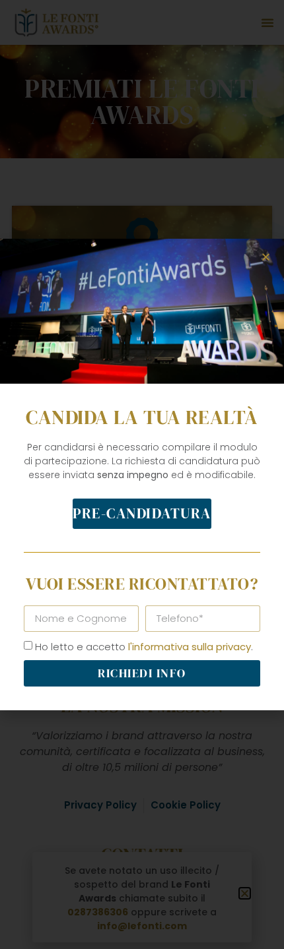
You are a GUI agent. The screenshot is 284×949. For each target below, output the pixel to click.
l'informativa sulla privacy (189, 647)
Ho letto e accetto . (144, 647)
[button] (266, 257)
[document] (142, 474)
